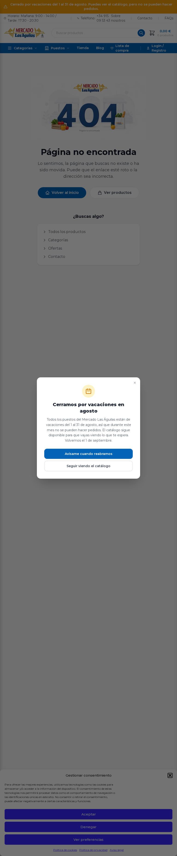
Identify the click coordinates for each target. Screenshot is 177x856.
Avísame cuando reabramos (88, 454)
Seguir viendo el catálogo (88, 466)
